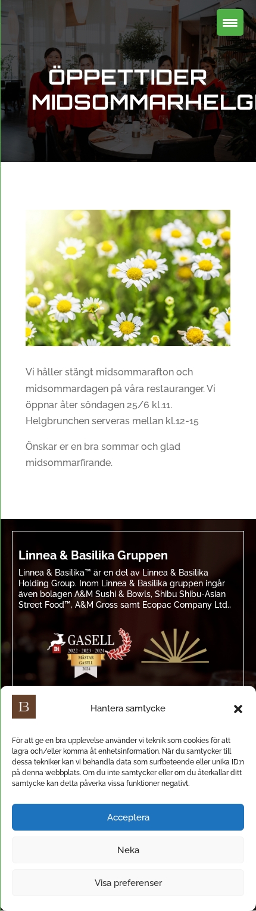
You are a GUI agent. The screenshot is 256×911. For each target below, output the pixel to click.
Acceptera (128, 817)
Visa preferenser (128, 883)
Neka (128, 850)
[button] (238, 709)
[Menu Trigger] (230, 22)
